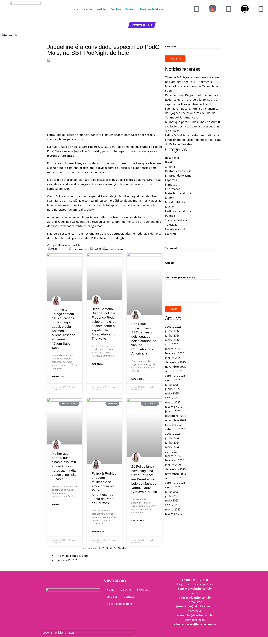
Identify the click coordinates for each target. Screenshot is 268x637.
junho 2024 (172, 442)
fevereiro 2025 (174, 407)
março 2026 (173, 349)
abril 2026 (171, 344)
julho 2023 (172, 491)
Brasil (169, 162)
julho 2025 (172, 384)
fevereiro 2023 (174, 514)
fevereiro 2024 (174, 460)
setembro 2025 (175, 375)
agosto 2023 (173, 487)
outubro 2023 (174, 478)
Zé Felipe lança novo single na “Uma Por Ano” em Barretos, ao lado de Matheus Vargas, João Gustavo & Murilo (144, 479)
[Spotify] (261, 9)
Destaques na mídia (178, 171)
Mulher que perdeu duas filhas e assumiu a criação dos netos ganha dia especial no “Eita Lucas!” (64, 466)
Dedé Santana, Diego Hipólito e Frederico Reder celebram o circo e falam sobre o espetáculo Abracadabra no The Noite (192, 99)
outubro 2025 (174, 371)
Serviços (116, 9)
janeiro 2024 (173, 465)
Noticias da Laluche (178, 211)
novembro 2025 (175, 366)
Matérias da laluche (151, 9)
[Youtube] (196, 9)
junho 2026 (172, 335)
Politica (170, 215)
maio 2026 (172, 340)
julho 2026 (172, 331)
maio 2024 (172, 447)
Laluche (87, 9)
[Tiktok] (245, 9)
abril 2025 (171, 398)
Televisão (171, 224)
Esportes (171, 180)
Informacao (172, 189)
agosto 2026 (173, 326)
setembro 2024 (175, 429)
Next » (122, 548)
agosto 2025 (173, 380)
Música (169, 207)
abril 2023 (171, 505)
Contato (130, 9)
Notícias (101, 9)
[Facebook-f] (228, 9)
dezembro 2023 (175, 469)
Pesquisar (170, 46)
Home (74, 9)
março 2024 (173, 456)
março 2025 (173, 402)
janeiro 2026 (173, 358)
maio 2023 (172, 500)
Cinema (170, 167)
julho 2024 (172, 438)
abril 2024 (171, 451)
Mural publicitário (177, 202)
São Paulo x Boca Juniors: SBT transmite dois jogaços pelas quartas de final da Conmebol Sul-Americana (191, 113)
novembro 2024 (175, 420)
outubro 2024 (174, 425)
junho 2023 (172, 496)
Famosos (171, 184)
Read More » (58, 376)
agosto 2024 (173, 433)
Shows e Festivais (176, 220)
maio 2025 (172, 393)
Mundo (169, 198)
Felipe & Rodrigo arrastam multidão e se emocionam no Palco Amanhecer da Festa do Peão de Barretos (193, 139)
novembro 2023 (175, 474)
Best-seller (172, 158)
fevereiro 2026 (174, 353)
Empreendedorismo (178, 175)
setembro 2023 (175, 482)
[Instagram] (212, 9)
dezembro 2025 (175, 362)
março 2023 (173, 509)
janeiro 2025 (173, 411)
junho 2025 (172, 389)
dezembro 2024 (175, 416)
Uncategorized (175, 229)
